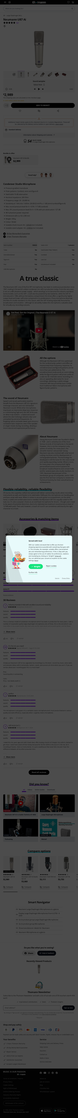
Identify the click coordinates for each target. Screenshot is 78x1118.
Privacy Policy (66, 578)
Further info (33, 572)
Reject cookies (51, 566)
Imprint (57, 578)
